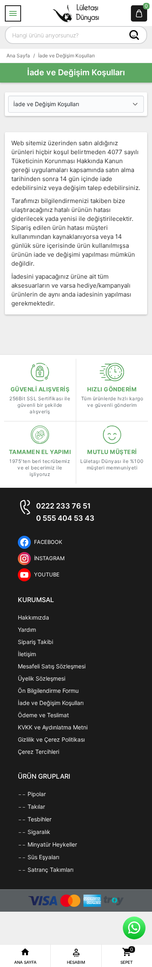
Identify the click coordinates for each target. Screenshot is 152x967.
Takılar (35, 806)
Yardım (27, 629)
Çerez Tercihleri (38, 751)
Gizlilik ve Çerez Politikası (51, 739)
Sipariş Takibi (35, 641)
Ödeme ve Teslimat (43, 715)
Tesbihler (38, 819)
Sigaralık (38, 831)
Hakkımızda (33, 617)
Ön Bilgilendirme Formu (48, 690)
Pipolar (36, 793)
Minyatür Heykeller (51, 844)
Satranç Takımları (49, 869)
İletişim (27, 653)
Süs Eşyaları (42, 856)
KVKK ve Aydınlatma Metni (53, 727)
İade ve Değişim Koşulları (50, 702)
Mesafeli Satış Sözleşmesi (52, 666)
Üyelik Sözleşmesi (41, 678)
